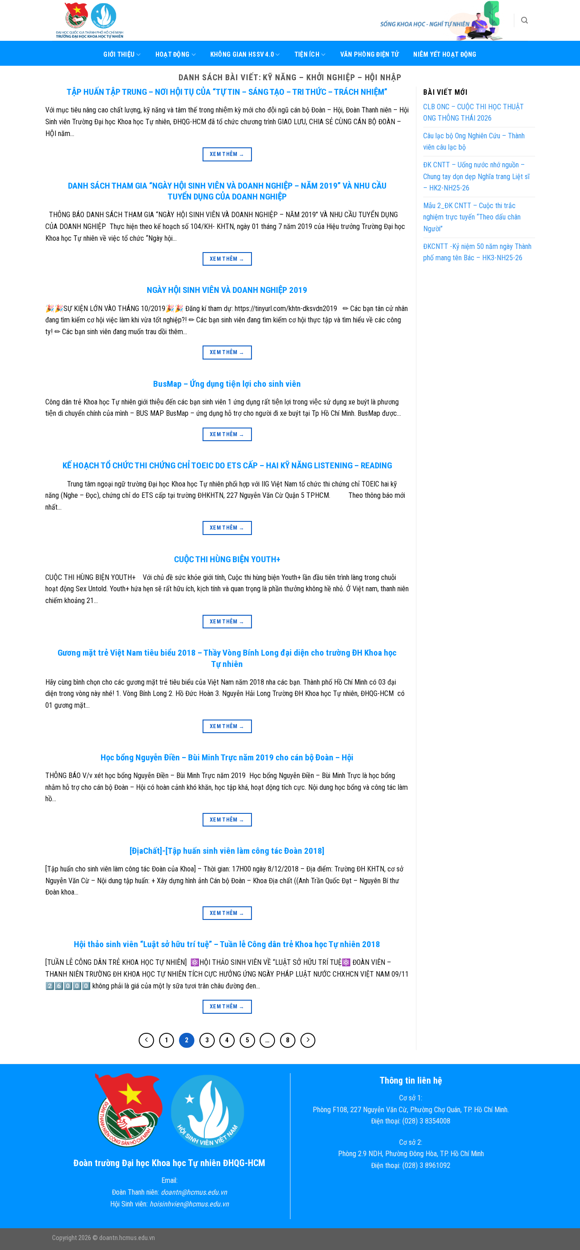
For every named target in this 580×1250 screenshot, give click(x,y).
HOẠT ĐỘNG (172, 54)
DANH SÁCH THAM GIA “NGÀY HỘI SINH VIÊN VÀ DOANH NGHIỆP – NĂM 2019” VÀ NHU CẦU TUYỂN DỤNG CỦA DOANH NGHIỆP (227, 191)
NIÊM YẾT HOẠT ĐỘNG (444, 54)
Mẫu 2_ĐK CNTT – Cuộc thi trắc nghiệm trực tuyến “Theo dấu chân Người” (472, 217)
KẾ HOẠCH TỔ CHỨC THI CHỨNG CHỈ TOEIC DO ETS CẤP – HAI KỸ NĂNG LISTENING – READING (227, 465)
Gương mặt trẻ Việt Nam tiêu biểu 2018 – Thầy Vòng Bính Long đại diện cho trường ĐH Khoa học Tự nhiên (227, 658)
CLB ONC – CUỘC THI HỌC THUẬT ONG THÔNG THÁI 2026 (473, 112)
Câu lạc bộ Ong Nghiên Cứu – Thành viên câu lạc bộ (474, 141)
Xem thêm (227, 154)
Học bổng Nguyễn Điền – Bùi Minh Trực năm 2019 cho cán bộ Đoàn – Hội (227, 757)
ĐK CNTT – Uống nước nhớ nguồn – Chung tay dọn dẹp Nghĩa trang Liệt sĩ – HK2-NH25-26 (476, 176)
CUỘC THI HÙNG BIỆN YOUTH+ (227, 559)
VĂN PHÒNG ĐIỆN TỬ (369, 54)
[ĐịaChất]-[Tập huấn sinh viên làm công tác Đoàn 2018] (227, 851)
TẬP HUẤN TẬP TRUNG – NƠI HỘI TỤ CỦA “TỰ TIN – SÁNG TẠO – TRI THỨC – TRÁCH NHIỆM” (227, 92)
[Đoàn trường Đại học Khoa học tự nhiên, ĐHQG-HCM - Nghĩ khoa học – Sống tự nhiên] (97, 20)
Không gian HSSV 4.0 (242, 54)
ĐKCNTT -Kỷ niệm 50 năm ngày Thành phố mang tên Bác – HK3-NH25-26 (477, 252)
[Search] (524, 20)
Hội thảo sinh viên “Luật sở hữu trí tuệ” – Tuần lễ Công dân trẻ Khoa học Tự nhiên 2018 (227, 944)
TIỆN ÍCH (307, 54)
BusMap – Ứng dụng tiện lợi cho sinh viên (227, 384)
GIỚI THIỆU (119, 54)
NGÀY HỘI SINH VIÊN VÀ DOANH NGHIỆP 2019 (227, 290)
